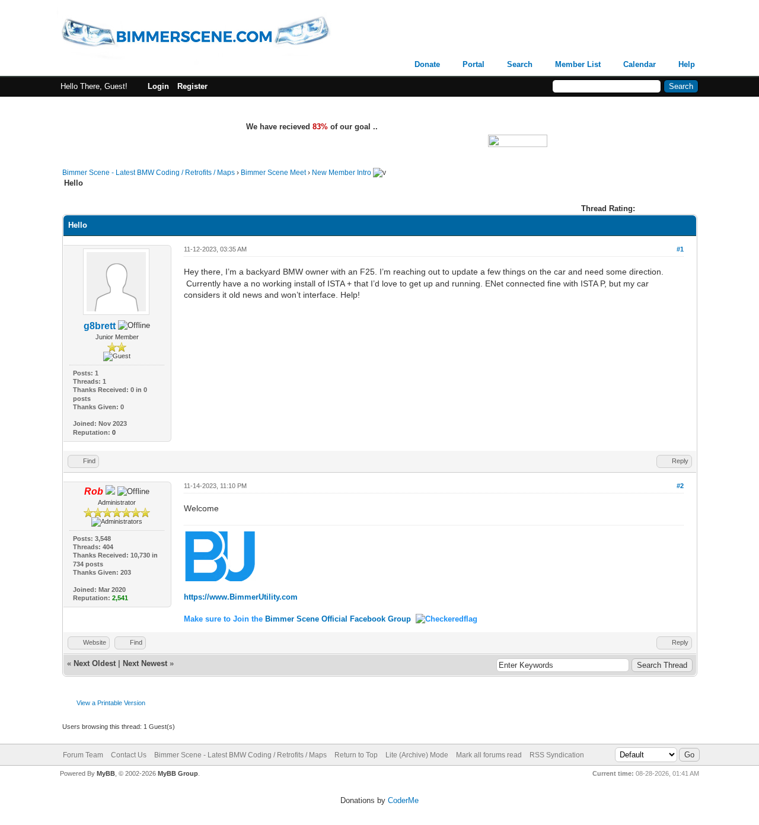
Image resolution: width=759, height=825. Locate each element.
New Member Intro (341, 172)
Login (158, 86)
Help (686, 64)
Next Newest (145, 663)
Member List (578, 64)
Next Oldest (95, 663)
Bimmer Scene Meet (273, 172)
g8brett (100, 326)
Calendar (639, 64)
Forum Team (83, 755)
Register (192, 86)
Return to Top (356, 755)
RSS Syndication (557, 755)
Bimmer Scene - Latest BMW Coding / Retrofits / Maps (148, 172)
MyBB (106, 773)
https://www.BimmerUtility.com (241, 597)
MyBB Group (178, 773)
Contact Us (128, 755)
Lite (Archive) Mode (416, 755)
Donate (427, 64)
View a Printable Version (110, 702)
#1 (680, 249)
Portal (473, 64)
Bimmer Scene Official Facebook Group (338, 618)
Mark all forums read (489, 755)
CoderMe (403, 800)
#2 (680, 485)
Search (519, 64)
